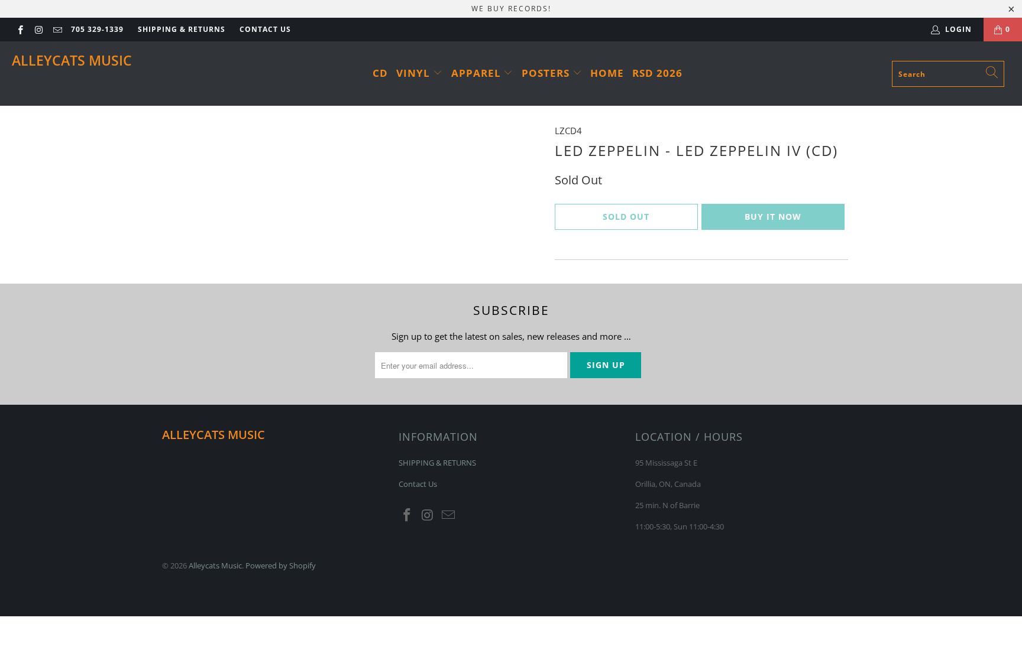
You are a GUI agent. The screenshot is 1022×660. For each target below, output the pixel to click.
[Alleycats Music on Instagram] (38, 29)
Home (607, 73)
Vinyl (414, 73)
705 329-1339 (97, 29)
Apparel (477, 73)
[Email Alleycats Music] (57, 29)
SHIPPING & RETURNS (181, 29)
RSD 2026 (657, 73)
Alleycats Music (72, 60)
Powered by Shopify (280, 565)
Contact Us (265, 29)
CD (380, 73)
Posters (547, 73)
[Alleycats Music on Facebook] (20, 29)
